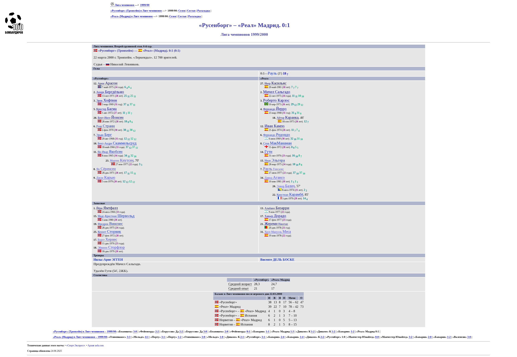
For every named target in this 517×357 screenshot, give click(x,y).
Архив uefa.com (96, 345)
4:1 (147, 337)
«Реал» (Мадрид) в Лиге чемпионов (131, 16)
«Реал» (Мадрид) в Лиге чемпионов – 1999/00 (80, 337)
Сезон (181, 10)
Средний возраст (240, 284)
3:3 (128, 337)
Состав (191, 10)
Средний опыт (238, 288)
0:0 (377, 337)
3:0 (135, 331)
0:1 (248, 331)
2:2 (157, 331)
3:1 (163, 337)
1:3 (292, 331)
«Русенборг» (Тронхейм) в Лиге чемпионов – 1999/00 (84, 331)
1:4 (302, 337)
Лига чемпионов (124, 5)
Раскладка (203, 10)
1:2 (313, 331)
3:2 (410, 337)
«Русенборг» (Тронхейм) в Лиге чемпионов (136, 10)
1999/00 (144, 5)
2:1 (242, 337)
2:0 (226, 331)
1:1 (267, 331)
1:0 (221, 337)
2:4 (282, 337)
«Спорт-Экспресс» (75, 345)
